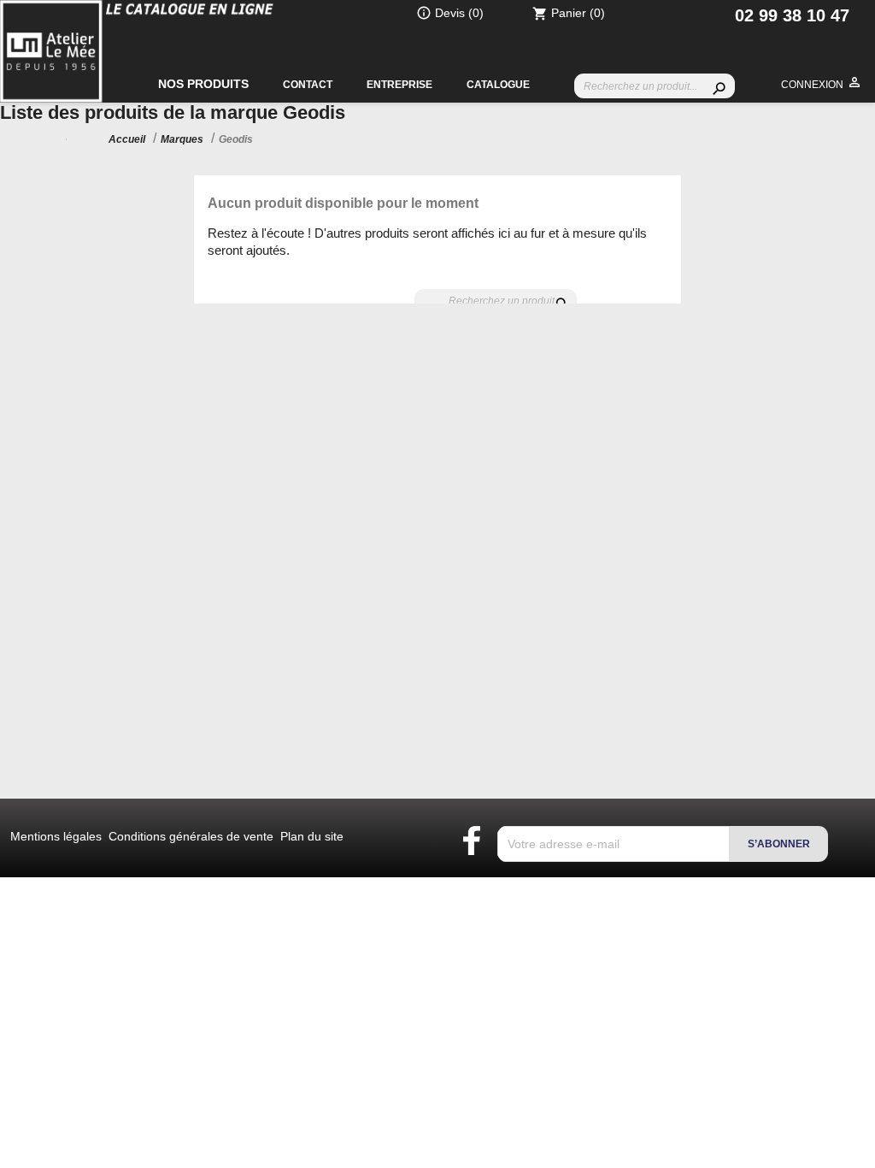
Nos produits (203, 84)
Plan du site (312, 836)
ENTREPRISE (399, 85)
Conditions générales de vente (193, 836)
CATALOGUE (498, 85)
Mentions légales (57, 836)
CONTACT (307, 85)
